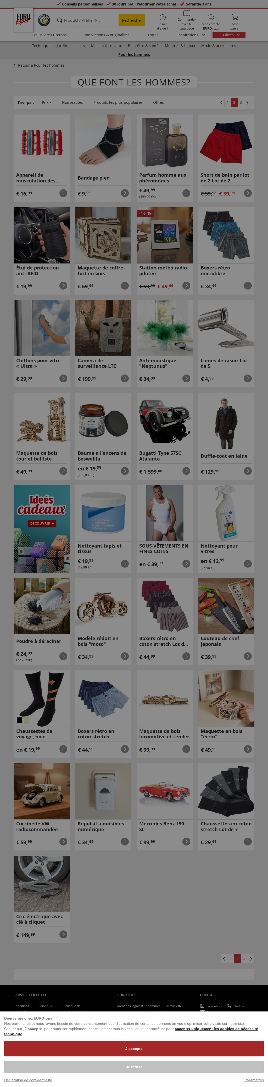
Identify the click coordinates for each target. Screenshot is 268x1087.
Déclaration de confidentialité (28, 1080)
